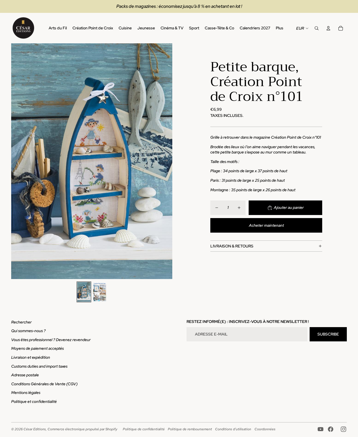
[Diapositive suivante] (167, 161)
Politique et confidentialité (34, 401)
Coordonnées (265, 429)
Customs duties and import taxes (39, 366)
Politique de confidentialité (144, 429)
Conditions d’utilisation (233, 429)
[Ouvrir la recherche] (316, 28)
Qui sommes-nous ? (28, 330)
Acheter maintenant (266, 225)
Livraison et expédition (30, 357)
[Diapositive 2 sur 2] (99, 292)
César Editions (34, 429)
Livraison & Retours (231, 246)
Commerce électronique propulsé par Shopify (82, 429)
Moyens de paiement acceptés (37, 348)
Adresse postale (25, 374)
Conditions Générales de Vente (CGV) (44, 383)
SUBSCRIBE (328, 334)
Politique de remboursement (190, 429)
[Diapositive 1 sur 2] (84, 292)
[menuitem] (279, 28)
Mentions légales (25, 392)
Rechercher (21, 322)
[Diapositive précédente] (15, 161)
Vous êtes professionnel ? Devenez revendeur (51, 339)
